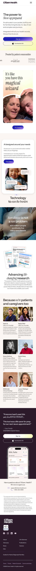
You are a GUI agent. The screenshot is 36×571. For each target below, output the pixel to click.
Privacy (9, 563)
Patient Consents (16, 563)
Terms (4, 563)
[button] (31, 3)
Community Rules (26, 563)
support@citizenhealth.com (18, 488)
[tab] (15, 194)
